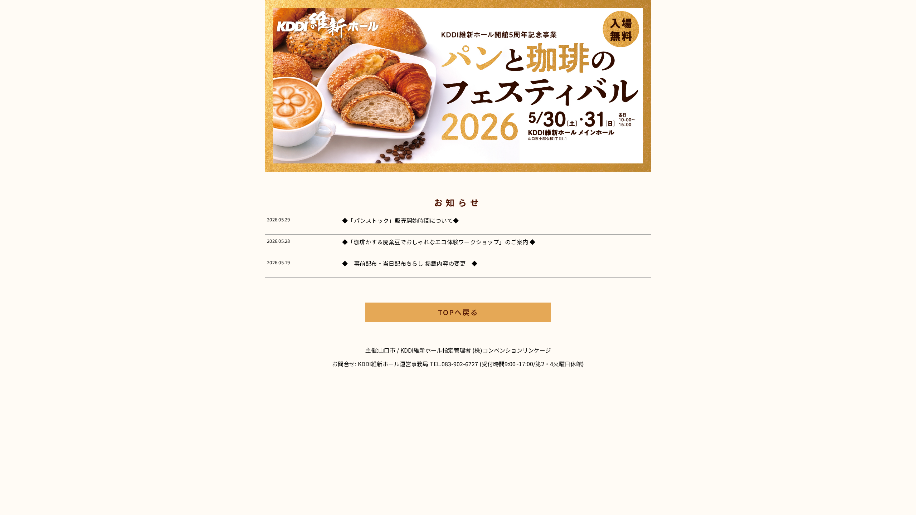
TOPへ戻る (458, 312)
